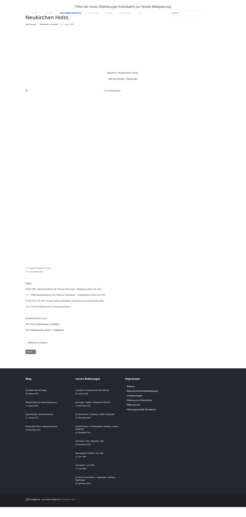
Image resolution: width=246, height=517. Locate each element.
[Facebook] (221, 13)
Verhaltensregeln (134, 396)
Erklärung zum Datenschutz (139, 400)
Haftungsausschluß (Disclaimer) (141, 409)
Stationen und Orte (70, 13)
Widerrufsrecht (133, 405)
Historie (48, 13)
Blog (140, 13)
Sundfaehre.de (67, 499)
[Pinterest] (226, 13)
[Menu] (236, 13)
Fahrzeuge (93, 13)
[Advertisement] (123, 47)
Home (35, 13)
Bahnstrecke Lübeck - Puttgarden (47, 330)
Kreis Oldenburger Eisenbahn (45, 324)
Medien (109, 13)
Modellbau (125, 13)
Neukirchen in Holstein (49, 24)
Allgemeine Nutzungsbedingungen (142, 391)
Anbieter (131, 386)
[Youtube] (230, 13)
